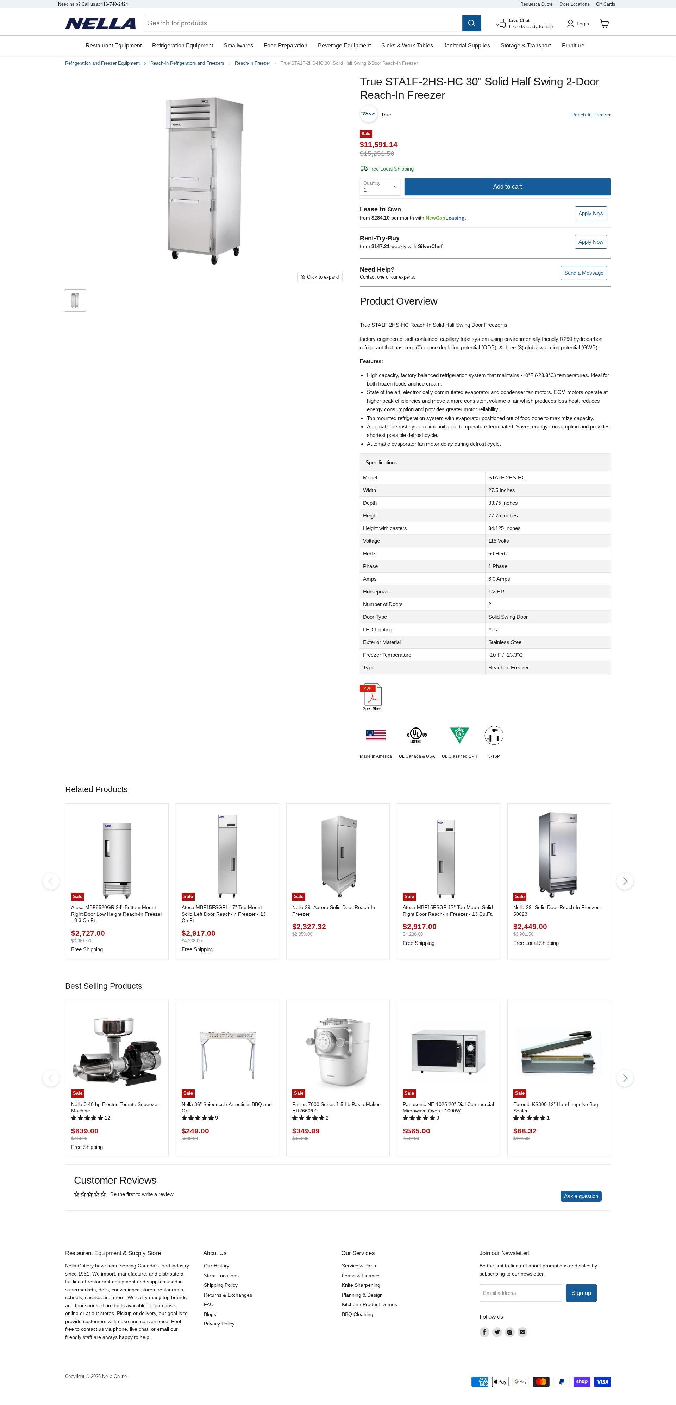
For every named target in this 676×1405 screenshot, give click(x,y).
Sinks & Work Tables (407, 46)
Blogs (210, 1314)
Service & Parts (359, 1266)
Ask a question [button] (581, 1196)
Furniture (573, 46)
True (386, 114)
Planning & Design (362, 1295)
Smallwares (238, 46)
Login (583, 23)
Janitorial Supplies (467, 46)
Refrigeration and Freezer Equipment (102, 63)
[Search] (471, 23)
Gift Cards (605, 4)
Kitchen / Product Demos (369, 1304)
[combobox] (303, 23)
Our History (216, 1266)
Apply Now (590, 213)
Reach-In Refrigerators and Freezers (187, 63)
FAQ (209, 1304)
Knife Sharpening (361, 1285)
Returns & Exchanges (228, 1295)
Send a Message (583, 273)
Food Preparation (285, 46)
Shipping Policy (221, 1285)
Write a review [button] (537, 1196)
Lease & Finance (361, 1275)
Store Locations (574, 4)
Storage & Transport (526, 46)
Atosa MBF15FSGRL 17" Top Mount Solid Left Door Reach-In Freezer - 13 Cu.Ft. (224, 913)
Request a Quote (536, 4)
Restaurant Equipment (114, 46)
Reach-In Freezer (252, 63)
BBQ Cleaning (357, 1314)
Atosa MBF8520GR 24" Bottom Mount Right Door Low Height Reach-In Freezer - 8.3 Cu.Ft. (116, 913)
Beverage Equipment (344, 46)
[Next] (624, 881)
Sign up (581, 1293)
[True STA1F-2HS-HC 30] (75, 300)
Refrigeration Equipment (182, 46)
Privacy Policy (219, 1324)
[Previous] (51, 881)
